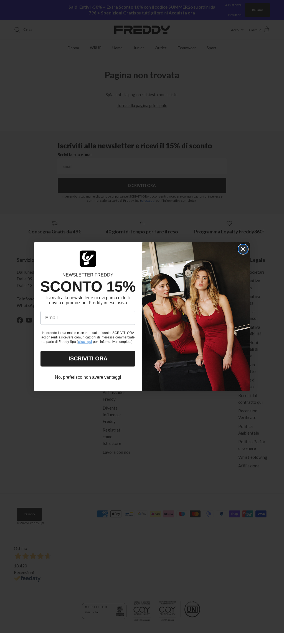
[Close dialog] (243, 249)
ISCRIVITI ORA (88, 358)
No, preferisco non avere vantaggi (88, 377)
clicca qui (85, 342)
